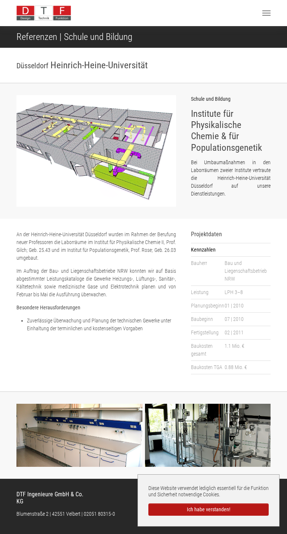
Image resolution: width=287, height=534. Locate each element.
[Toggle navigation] (266, 13)
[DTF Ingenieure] (43, 13)
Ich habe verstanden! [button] (208, 509)
